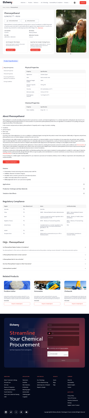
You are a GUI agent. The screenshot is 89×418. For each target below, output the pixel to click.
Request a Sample (41, 387)
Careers (69, 387)
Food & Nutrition (8, 392)
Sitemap (69, 403)
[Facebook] (21, 412)
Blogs (54, 382)
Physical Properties (8, 68)
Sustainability (71, 382)
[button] (49, 333)
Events (54, 380)
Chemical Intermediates (9, 389)
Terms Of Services (72, 398)
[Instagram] (16, 412)
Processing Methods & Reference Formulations (9, 77)
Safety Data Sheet (31, 21)
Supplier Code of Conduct (73, 405)
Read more (40, 28)
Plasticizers (25, 380)
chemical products (7, 153)
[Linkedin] (6, 412)
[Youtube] (26, 412)
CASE (5, 397)
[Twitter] (11, 412)
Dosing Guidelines (8, 82)
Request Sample (34, 50)
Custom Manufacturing (42, 382)
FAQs (54, 385)
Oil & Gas (6, 385)
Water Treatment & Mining (10, 380)
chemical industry (81, 145)
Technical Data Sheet (13, 21)
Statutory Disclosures (73, 400)
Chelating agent (26, 394)
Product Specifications (11, 61)
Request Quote (10, 50)
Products (30, 2)
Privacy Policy (71, 395)
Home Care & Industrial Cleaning (11, 394)
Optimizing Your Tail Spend (43, 385)
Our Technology (44, 2)
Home (4, 7)
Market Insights (71, 385)
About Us (70, 380)
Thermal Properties (8, 74)
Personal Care (7, 382)
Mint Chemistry (26, 385)
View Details (6, 300)
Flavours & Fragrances (9, 387)
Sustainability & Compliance (56, 2)
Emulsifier (25, 382)
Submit (63, 360)
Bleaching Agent (26, 389)
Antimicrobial (26, 392)
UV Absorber (25, 387)
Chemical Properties (8, 71)
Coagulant (25, 397)
